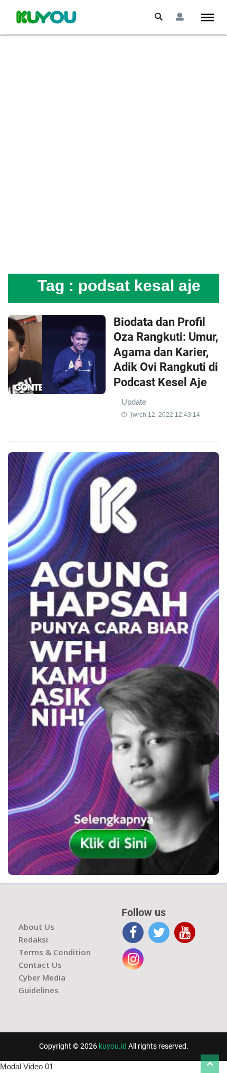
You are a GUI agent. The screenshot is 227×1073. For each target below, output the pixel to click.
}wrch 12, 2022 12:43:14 (165, 414)
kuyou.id (113, 1046)
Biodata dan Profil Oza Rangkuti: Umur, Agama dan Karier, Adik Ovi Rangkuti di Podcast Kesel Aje (166, 352)
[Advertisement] (113, 154)
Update (133, 401)
